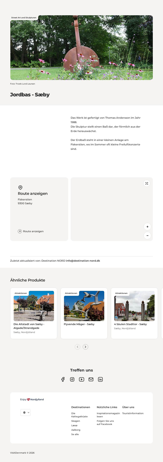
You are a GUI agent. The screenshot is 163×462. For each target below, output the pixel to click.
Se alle (75, 434)
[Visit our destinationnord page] (100, 379)
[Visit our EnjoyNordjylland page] (81, 379)
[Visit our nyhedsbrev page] (91, 379)
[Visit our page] (72, 379)
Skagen (75, 421)
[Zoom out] (147, 235)
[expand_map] (146, 183)
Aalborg (75, 429)
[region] (112, 209)
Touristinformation (133, 413)
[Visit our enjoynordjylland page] (63, 379)
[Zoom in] (147, 226)
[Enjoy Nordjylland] (32, 399)
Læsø (74, 425)
